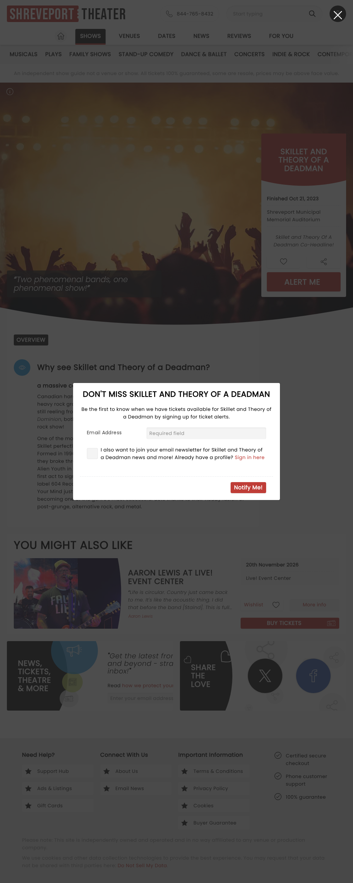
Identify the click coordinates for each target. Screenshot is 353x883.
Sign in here (250, 457)
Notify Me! (248, 487)
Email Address (104, 432)
